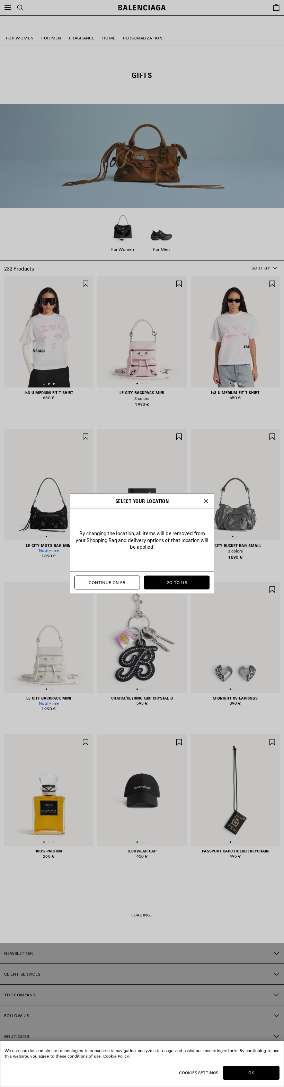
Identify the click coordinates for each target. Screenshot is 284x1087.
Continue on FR (107, 582)
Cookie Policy (116, 1056)
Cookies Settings (198, 1072)
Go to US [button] (177, 582)
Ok (251, 1072)
